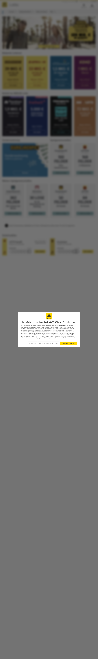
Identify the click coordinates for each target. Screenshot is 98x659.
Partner (60, 333)
